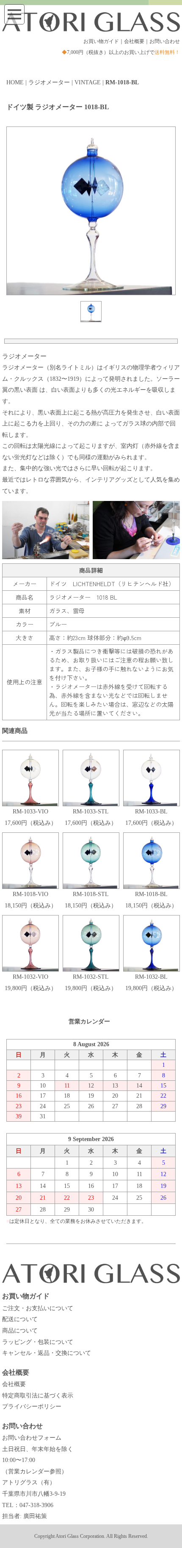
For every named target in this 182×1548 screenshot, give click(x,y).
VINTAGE (87, 82)
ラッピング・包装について (37, 1342)
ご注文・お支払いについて (37, 1308)
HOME (15, 82)
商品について (20, 1330)
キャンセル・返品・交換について (46, 1353)
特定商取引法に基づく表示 (37, 1395)
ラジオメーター (49, 82)
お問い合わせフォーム (31, 1438)
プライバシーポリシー (31, 1406)
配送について (20, 1319)
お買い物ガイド (101, 41)
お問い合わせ (164, 41)
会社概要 (134, 41)
